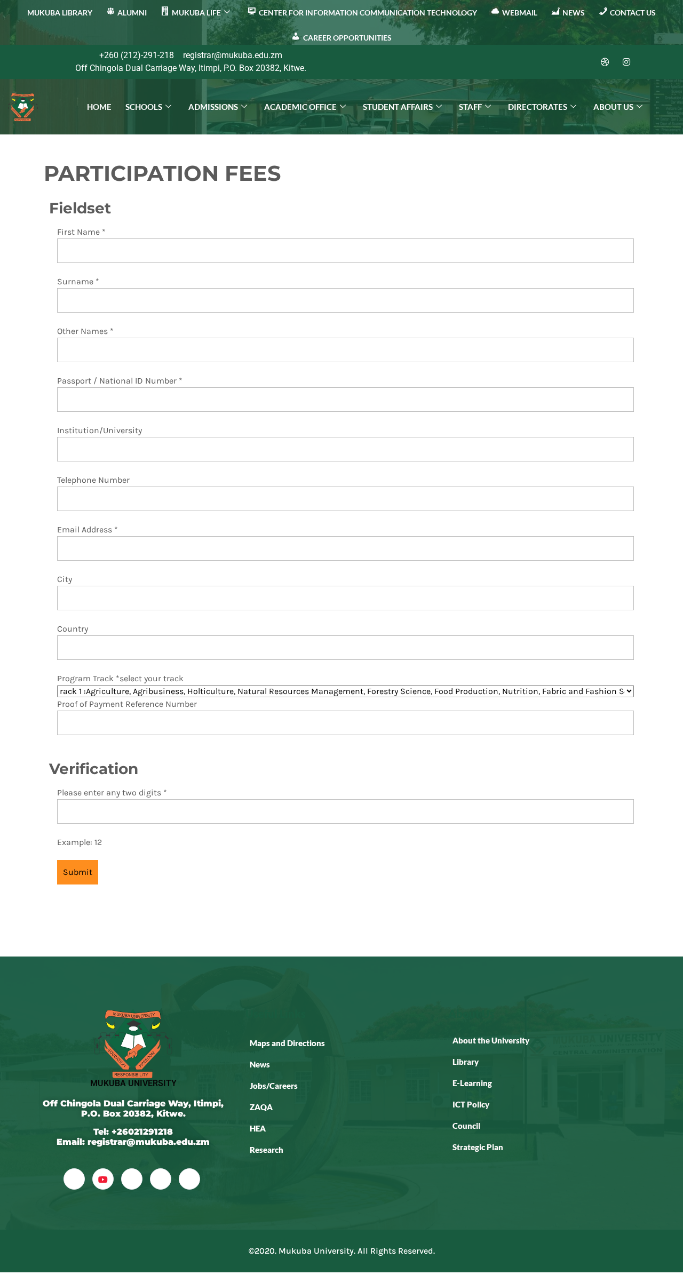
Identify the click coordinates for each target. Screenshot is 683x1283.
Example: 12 (79, 842)
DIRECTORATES (537, 106)
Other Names (85, 331)
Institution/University (99, 430)
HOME (99, 106)
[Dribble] (605, 62)
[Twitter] (562, 62)
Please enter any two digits (112, 792)
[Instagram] (626, 62)
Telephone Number (93, 480)
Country (72, 629)
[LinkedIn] (584, 62)
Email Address (87, 529)
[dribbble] (160, 1179)
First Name (81, 232)
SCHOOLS (143, 106)
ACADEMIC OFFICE (300, 106)
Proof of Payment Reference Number (127, 704)
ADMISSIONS (213, 106)
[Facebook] (541, 62)
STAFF (470, 106)
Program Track (88, 678)
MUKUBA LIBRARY (59, 12)
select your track (152, 678)
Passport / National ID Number (119, 381)
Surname (78, 281)
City (64, 579)
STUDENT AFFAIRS (398, 106)
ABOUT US (613, 106)
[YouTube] (103, 1179)
